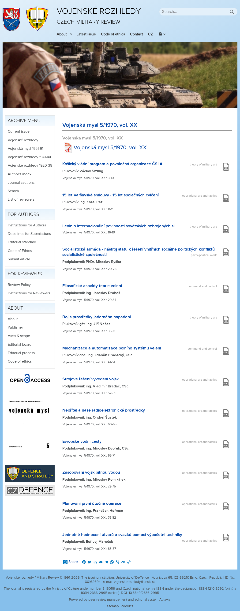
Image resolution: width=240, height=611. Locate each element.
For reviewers (25, 274)
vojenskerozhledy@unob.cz (134, 582)
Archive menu (24, 121)
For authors (23, 214)
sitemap (113, 606)
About (62, 34)
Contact (136, 34)
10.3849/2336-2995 (144, 593)
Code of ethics (113, 34)
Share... (74, 562)
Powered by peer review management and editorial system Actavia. (120, 600)
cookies (127, 606)
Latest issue (86, 34)
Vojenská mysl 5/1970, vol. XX (110, 147)
